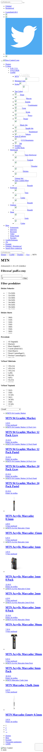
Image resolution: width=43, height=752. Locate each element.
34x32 (11, 300)
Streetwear (14, 150)
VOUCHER (14, 70)
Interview (13, 230)
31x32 (11, 293)
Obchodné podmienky (14, 742)
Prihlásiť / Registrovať (14, 246)
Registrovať (10, 8)
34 (10, 327)
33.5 (11, 395)
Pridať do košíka (12, 442)
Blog (7, 225)
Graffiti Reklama (12, 240)
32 (10, 322)
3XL (11, 366)
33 (10, 324)
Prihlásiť (9, 6)
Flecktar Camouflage (16, 356)
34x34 (11, 302)
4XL (11, 368)
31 (10, 320)
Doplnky (18, 146)
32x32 (11, 295)
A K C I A (14, 68)
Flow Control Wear (22, 180)
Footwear (13, 188)
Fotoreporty (14, 228)
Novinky (13, 238)
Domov (8, 64)
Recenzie (13, 232)
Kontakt (8, 244)
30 (10, 317)
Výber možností (11, 425)
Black (11, 344)
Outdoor (13, 205)
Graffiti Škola (20, 148)
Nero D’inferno (20, 136)
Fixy (28, 255)
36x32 (11, 305)
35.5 (11, 404)
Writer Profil (14, 236)
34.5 (11, 399)
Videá (12, 234)
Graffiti (12, 72)
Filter (25, 278)
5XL (11, 371)
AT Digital (13, 342)
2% (7, 242)
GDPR (8, 744)
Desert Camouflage (16, 353)
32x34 (11, 298)
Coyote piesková (15, 349)
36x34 (11, 307)
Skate (12, 212)
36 (10, 331)
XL (11, 380)
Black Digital (14, 346)
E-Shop (8, 66)
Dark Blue (13, 351)
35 (10, 329)
